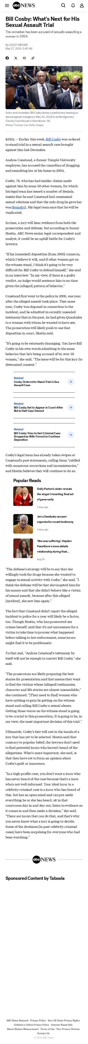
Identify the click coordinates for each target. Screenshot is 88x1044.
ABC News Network (18, 1020)
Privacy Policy (38, 1020)
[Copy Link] (33, 58)
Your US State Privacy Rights (63, 1020)
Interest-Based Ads (61, 1024)
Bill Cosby (53, 139)
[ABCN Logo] (24, 5)
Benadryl (19, 207)
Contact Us (43, 1033)
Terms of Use (47, 1029)
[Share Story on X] (16, 58)
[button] (7, 5)
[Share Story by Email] (24, 58)
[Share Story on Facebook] (7, 58)
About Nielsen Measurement (23, 1029)
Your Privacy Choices (68, 1029)
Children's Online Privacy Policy (31, 1024)
